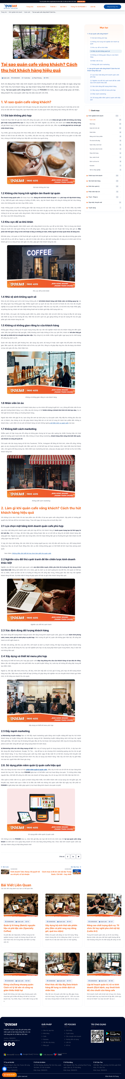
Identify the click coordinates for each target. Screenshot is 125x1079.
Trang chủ (29, 6)
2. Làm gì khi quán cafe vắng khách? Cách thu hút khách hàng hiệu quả (103, 69)
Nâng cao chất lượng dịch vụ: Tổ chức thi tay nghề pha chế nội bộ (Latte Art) (103, 928)
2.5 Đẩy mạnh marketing (98, 94)
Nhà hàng (46, 1033)
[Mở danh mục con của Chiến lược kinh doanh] (120, 175)
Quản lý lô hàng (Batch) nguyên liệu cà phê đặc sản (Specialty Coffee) (19, 928)
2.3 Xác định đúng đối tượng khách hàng (103, 86)
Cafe (44, 1036)
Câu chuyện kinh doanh (73, 1036)
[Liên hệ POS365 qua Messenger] (9, 1044)
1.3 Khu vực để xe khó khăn (99, 47)
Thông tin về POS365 (78, 6)
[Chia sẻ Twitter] (78, 856)
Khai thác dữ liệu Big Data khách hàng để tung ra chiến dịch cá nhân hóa (61, 987)
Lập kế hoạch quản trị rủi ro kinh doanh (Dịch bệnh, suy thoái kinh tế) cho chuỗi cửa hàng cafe (103, 987)
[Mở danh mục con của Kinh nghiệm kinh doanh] (120, 116)
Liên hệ (92, 6)
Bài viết (62, 6)
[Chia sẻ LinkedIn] (73, 856)
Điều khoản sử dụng (112, 1076)
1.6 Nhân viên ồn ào (96, 61)
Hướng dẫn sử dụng (72, 1039)
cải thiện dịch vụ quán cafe (59, 423)
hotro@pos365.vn (14, 1040)
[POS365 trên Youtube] (13, 1044)
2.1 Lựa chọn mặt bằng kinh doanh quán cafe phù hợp (104, 76)
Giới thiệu (69, 1030)
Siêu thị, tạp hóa (48, 1030)
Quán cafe (27, 12)
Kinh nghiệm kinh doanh (15, 12)
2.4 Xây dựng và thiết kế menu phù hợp (103, 90)
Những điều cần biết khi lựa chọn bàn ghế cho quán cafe (31, 553)
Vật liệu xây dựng (48, 1042)
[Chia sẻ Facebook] (67, 856)
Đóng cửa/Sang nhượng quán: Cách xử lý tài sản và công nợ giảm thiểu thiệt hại (19, 987)
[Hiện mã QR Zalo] (4, 1069)
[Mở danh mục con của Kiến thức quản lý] (120, 186)
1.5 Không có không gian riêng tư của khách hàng (104, 56)
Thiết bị (52, 6)
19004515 (12, 1038)
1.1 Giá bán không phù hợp (98, 38)
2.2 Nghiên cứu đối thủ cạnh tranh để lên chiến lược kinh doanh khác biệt (105, 81)
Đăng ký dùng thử (112, 6)
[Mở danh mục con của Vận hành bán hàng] (120, 181)
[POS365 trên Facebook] (5, 1044)
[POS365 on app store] (113, 1039)
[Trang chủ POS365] (10, 6)
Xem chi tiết (81, 1)
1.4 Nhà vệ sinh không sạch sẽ (100, 51)
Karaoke (45, 1039)
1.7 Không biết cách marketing (100, 64)
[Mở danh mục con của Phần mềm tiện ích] (120, 192)
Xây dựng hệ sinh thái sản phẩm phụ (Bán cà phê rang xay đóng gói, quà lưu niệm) (61, 928)
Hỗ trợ (68, 1045)
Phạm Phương (38, 78)
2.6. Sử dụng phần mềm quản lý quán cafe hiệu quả (105, 98)
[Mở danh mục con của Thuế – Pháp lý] (120, 197)
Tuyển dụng (69, 1033)
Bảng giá (46, 1045)
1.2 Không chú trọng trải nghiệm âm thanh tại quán (104, 43)
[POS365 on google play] (113, 1033)
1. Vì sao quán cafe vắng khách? (97, 34)
